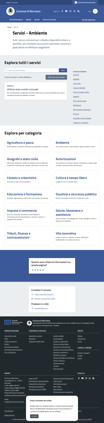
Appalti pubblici (58, 336)
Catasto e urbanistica (60, 341)
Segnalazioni (8, 411)
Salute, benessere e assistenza (63, 358)
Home (9, 27)
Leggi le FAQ (33, 378)
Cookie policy (57, 381)
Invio (63, 70)
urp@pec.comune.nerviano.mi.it (15, 395)
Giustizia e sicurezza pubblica (63, 349)
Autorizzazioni (58, 338)
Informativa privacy (60, 384)
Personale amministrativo (13, 349)
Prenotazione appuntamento (39, 381)
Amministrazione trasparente (63, 378)
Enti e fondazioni (10, 352)
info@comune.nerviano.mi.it (14, 401)
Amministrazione (11, 331)
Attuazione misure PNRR (37, 389)
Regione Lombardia (12, 2)
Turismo (56, 366)
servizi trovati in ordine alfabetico (17, 77)
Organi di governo (10, 341)
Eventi (80, 358)
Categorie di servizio (37, 331)
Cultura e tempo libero (61, 344)
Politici (6, 344)
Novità (80, 331)
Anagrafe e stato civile (36, 341)
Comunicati (81, 338)
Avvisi (80, 341)
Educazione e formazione (61, 347)
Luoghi (80, 355)
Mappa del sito (9, 415)
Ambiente (10, 86)
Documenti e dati (10, 336)
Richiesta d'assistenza (36, 386)
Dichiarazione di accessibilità (63, 392)
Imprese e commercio (60, 352)
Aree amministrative (11, 347)
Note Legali (57, 386)
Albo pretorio (57, 389)
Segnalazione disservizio (37, 384)
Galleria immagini (84, 353)
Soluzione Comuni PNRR (83, 419)
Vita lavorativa (58, 369)
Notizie (80, 336)
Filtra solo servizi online (56, 77)
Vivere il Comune (85, 347)
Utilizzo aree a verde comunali (22, 89)
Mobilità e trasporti (59, 355)
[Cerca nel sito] (95, 11)
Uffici (6, 338)
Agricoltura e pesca (35, 336)
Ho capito (34, 416)
